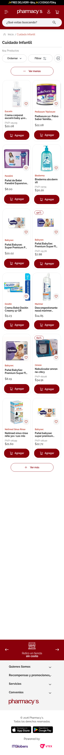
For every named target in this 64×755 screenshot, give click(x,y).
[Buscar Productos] (55, 22)
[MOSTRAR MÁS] (32, 467)
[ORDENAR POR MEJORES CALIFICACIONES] (14, 58)
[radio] (58, 58)
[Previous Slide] (7, 649)
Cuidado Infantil (26, 34)
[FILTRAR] (40, 58)
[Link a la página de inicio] (8, 34)
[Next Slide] (57, 649)
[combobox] (32, 22)
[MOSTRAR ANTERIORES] (32, 71)
